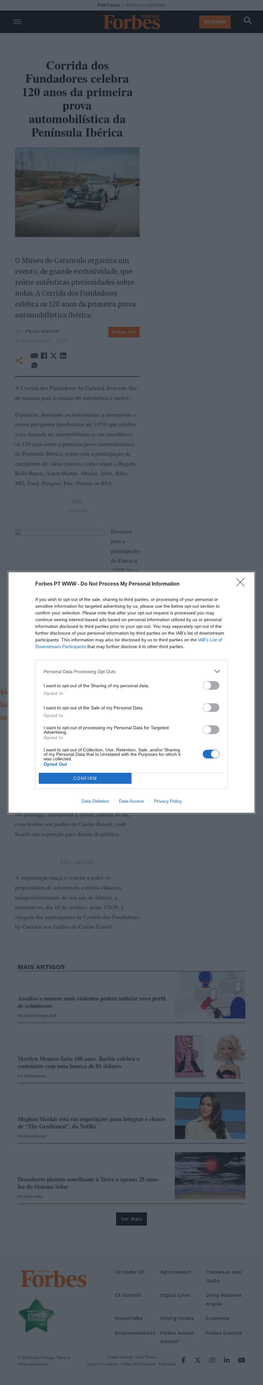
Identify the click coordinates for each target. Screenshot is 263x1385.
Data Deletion (95, 801)
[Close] (242, 584)
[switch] (211, 685)
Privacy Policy (168, 801)
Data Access (131, 801)
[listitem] (131, 671)
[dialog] (131, 692)
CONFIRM (85, 778)
